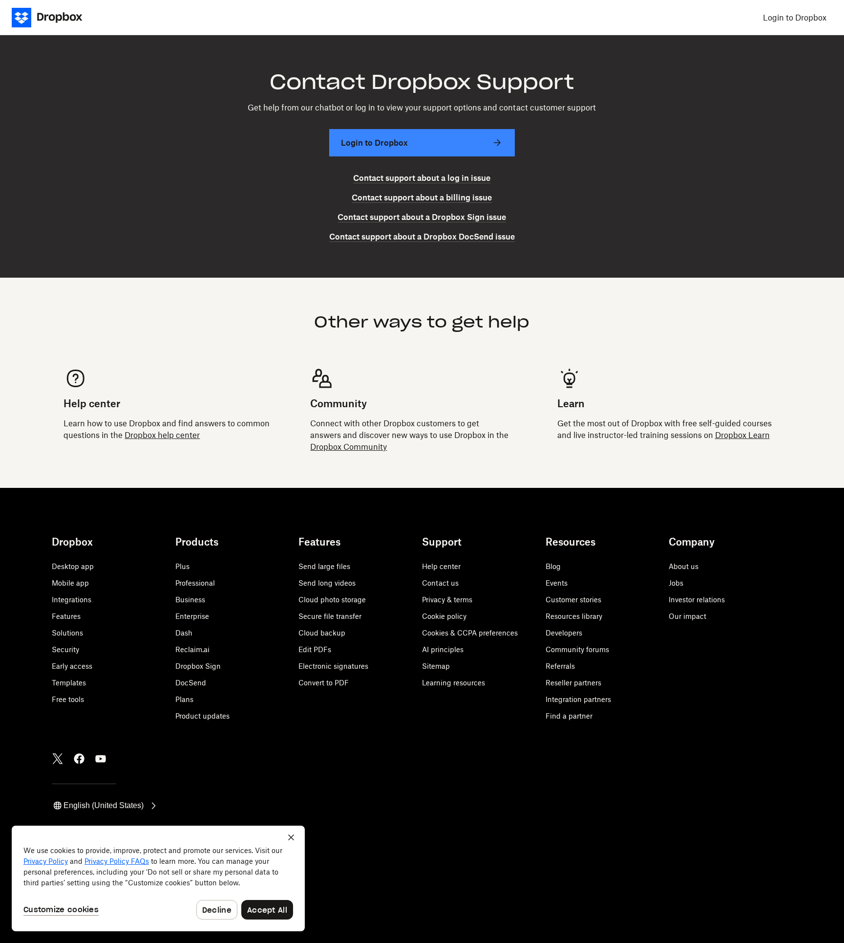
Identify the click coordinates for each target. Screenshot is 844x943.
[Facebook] (79, 759)
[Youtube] (100, 759)
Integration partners (578, 699)
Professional (195, 583)
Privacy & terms (447, 599)
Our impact (687, 616)
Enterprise (192, 616)
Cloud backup (321, 633)
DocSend (190, 683)
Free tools (68, 699)
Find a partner (569, 716)
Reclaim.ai (192, 649)
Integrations (71, 599)
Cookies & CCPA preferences (470, 633)
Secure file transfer (329, 616)
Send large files (324, 566)
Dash (183, 633)
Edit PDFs (314, 649)
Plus (182, 566)
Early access (72, 666)
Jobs (676, 583)
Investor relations (697, 599)
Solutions (67, 633)
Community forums (577, 649)
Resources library (574, 616)
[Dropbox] (53, 17)
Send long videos (327, 583)
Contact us (440, 583)
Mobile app (70, 583)
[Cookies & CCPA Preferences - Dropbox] (158, 878)
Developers (564, 633)
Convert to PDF (323, 683)
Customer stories (573, 599)
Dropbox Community (348, 447)
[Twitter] (57, 759)
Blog (553, 566)
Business (190, 599)
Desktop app (73, 566)
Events (557, 583)
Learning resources (453, 683)
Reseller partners (573, 683)
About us (683, 566)
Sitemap (436, 666)
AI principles (443, 649)
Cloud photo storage (332, 599)
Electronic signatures (333, 666)
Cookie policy (444, 616)
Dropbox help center (162, 435)
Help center (441, 566)
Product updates (202, 716)
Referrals (560, 666)
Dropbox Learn (742, 435)
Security (65, 649)
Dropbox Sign (198, 666)
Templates (69, 683)
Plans (184, 699)
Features (66, 616)
